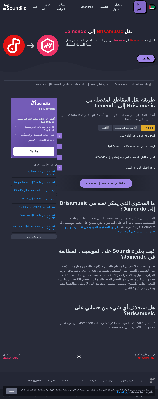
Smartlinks (87, 7)
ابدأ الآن (139, 7)
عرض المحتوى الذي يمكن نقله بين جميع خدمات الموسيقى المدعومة (110, 229)
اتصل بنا (51, 380)
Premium (148, 127)
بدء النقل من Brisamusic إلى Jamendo (106, 183)
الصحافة (66, 380)
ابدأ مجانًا (145, 58)
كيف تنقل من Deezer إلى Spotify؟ (37, 207)
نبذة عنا (79, 380)
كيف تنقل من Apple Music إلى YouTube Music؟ (34, 227)
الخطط (104, 7)
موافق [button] (11, 391)
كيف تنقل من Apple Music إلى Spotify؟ (34, 190)
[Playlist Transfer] (14, 7)
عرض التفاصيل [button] (123, 392)
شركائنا (93, 380)
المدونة (142, 380)
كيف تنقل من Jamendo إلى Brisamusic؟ (41, 172)
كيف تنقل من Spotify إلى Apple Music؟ (34, 182)
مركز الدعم (108, 380)
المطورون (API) (34, 380)
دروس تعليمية (126, 380)
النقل (34, 7)
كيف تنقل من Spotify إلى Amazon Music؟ (37, 216)
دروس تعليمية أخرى (34, 237)
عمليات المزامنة (61, 7)
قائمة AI (46, 7)
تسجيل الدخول (117, 7)
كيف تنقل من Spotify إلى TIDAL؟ (37, 198)
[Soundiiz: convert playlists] (152, 381)
